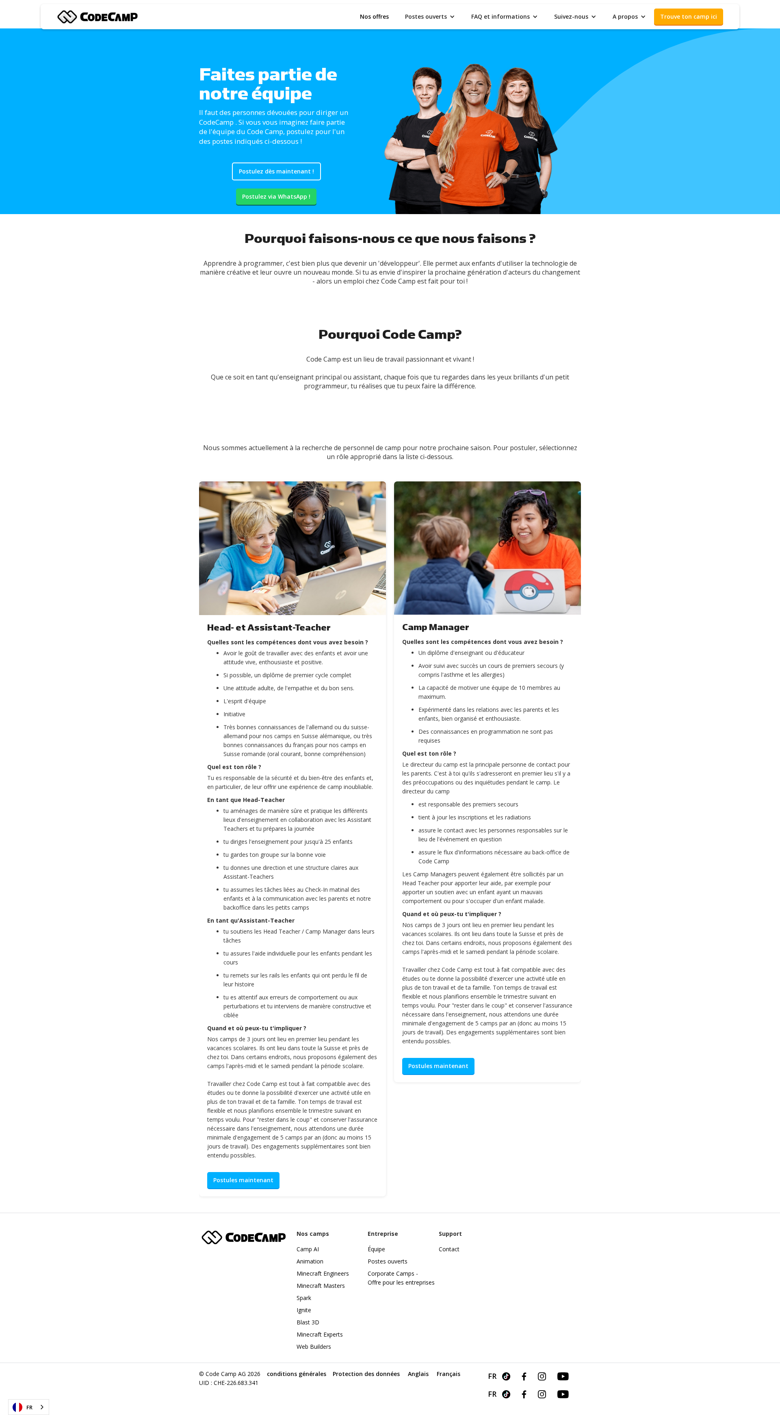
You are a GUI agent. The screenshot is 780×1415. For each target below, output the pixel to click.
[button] (430, 16)
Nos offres (374, 16)
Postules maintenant (243, 1180)
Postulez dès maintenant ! (276, 171)
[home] (97, 16)
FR (29, 1407)
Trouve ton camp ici (688, 16)
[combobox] (28, 1407)
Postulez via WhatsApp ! (276, 196)
